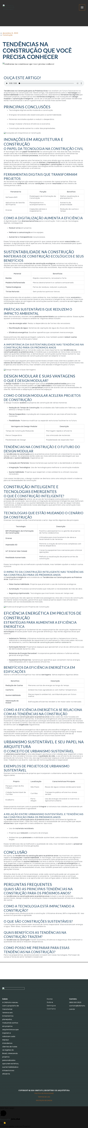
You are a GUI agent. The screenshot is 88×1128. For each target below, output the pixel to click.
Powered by (5, 1119)
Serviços (51, 1006)
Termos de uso (44, 1097)
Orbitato (74, 878)
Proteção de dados (44, 1100)
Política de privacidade (44, 1093)
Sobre (50, 1002)
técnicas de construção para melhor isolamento (50, 642)
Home (50, 999)
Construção (7, 35)
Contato (51, 1009)
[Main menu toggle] (82, 7)
